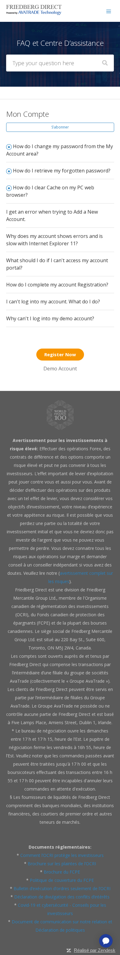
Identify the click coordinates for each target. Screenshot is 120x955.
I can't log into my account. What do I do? (53, 301)
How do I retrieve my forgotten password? (61, 170)
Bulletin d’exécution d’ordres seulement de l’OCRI (62, 888)
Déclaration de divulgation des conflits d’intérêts (62, 897)
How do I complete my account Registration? (57, 284)
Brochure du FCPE (62, 872)
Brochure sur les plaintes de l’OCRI (62, 863)
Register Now (60, 354)
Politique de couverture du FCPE (62, 880)
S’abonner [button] (60, 127)
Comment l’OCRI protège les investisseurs (62, 855)
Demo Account (60, 368)
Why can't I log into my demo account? (50, 318)
